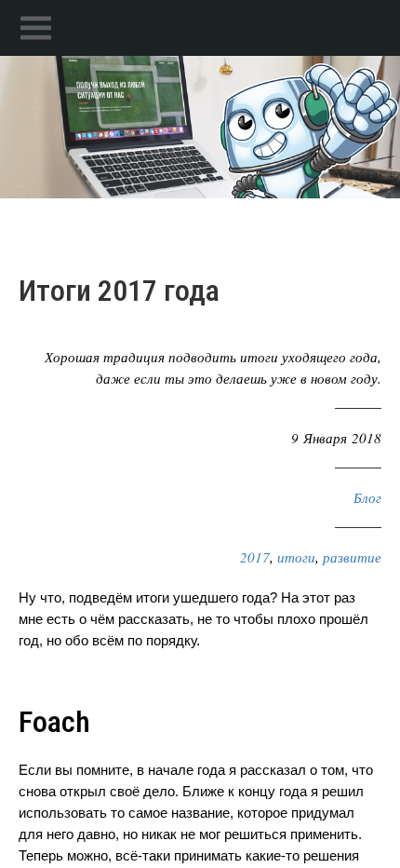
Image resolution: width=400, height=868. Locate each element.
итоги (296, 557)
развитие (352, 557)
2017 (255, 557)
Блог (367, 497)
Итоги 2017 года (119, 290)
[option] (200, 127)
